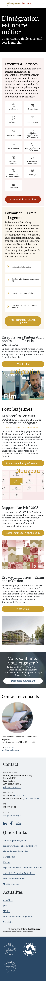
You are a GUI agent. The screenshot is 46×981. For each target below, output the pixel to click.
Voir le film (23, 364)
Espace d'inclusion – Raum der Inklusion (22, 867)
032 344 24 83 (32, 798)
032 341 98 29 (9, 807)
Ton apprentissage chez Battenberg (20, 846)
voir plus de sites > (12, 787)
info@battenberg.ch (10, 750)
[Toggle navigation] (43, 4)
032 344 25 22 (11, 747)
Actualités (8, 900)
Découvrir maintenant (23, 680)
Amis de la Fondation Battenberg (19, 873)
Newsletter (8, 922)
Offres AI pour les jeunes (15, 840)
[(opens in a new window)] (5, 825)
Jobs (5, 905)
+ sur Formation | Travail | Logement (23, 321)
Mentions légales (11, 884)
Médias (6, 911)
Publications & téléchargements (18, 916)
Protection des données (14, 878)
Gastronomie (9, 856)
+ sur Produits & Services (23, 199)
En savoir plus (23, 608)
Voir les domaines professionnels (23, 463)
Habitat (6, 862)
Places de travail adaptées (15, 851)
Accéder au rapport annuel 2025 (23, 532)
